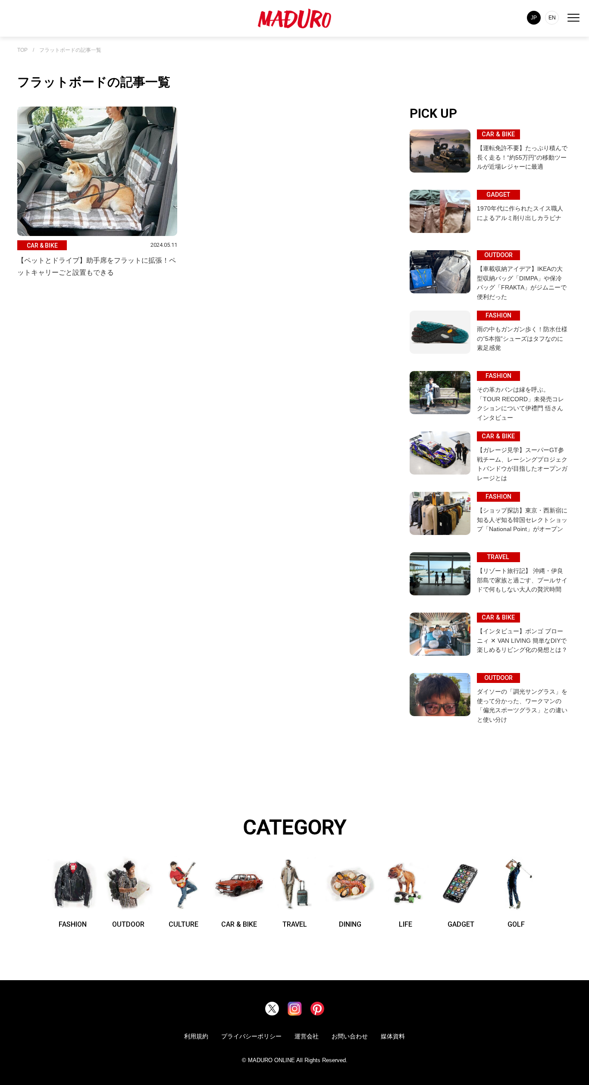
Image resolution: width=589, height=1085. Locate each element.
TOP (22, 50)
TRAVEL (294, 924)
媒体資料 (393, 1036)
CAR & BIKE (239, 924)
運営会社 (306, 1036)
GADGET (461, 924)
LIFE (405, 924)
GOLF (516, 924)
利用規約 (196, 1036)
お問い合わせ (350, 1036)
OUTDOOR (128, 924)
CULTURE (183, 924)
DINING (350, 924)
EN (552, 18)
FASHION (73, 924)
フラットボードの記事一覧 (70, 50)
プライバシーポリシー (251, 1036)
